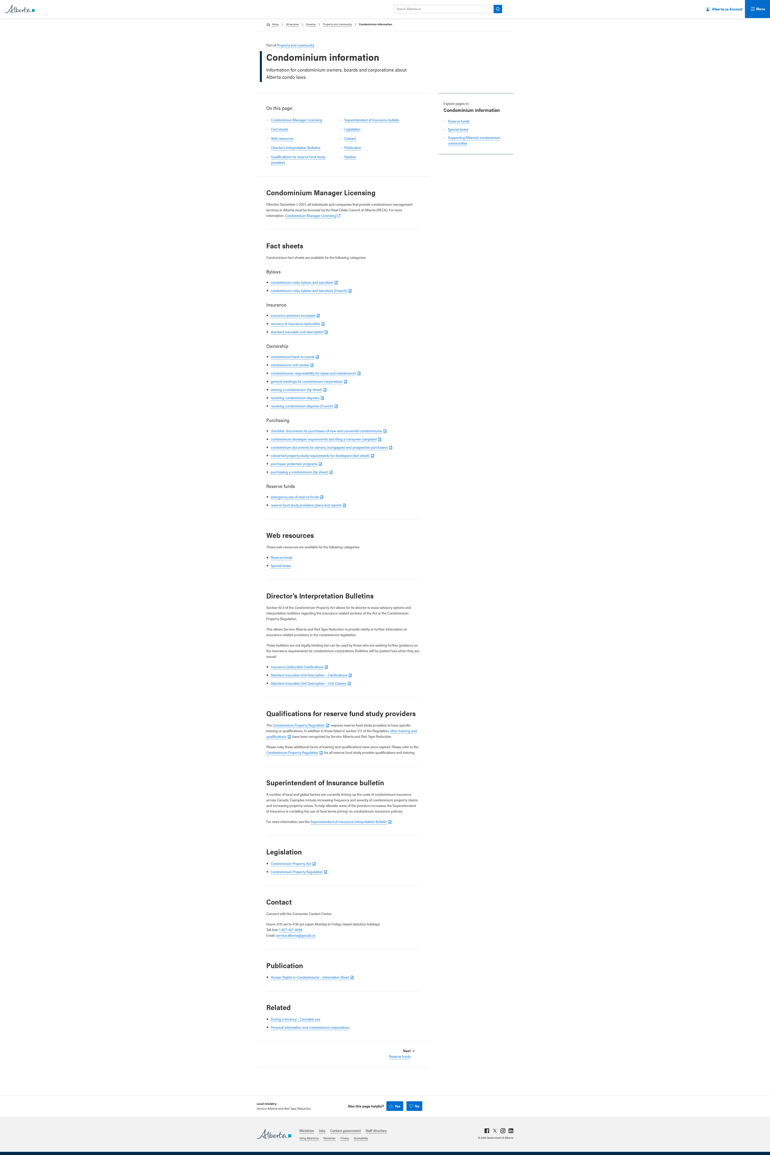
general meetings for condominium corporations (307, 381)
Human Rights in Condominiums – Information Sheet (310, 977)
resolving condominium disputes (295, 397)
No (417, 1105)
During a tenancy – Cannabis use (295, 1018)
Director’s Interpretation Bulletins (295, 147)
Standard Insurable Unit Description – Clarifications (309, 674)
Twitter (494, 1130)
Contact (350, 138)
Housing (311, 24)
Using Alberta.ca (309, 1138)
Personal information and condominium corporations (310, 1027)
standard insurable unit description (297, 331)
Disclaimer (329, 1138)
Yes (397, 1105)
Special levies (458, 129)
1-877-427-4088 (290, 929)
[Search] (498, 9)
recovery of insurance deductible (295, 323)
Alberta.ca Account (727, 8)
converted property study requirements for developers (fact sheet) (320, 455)
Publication (352, 147)
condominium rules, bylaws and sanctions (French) (309, 290)
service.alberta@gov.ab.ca (295, 935)
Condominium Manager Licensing (296, 119)
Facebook (486, 1130)
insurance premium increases (293, 315)
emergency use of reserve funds (295, 496)
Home (275, 24)
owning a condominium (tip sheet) (296, 389)
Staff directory (376, 1130)
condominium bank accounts (292, 356)
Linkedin (511, 1130)
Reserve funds (459, 120)
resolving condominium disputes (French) (302, 405)
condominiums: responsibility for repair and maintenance (313, 373)
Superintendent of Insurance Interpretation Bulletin (348, 821)
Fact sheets (279, 129)
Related (350, 156)
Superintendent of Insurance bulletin (371, 119)
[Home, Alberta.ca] (19, 9)
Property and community (337, 24)
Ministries (306, 1130)
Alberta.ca (274, 1134)
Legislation (352, 129)
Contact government (345, 1130)
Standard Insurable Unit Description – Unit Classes (308, 683)
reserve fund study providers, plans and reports (306, 504)
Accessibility (361, 1138)
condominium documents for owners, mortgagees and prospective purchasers (329, 447)
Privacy (344, 1138)
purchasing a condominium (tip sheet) (299, 471)
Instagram (502, 1130)
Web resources (282, 138)
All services (292, 24)
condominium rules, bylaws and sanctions (302, 282)
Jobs (322, 1130)
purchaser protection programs (294, 463)
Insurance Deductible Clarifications (297, 666)
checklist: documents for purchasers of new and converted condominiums (326, 430)
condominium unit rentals (290, 364)
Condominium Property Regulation (299, 725)
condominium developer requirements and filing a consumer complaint (324, 438)
